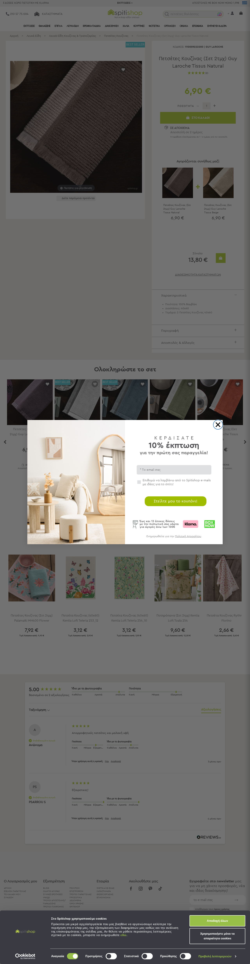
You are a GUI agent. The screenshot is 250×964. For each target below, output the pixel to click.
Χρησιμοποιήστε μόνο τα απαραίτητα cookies (217, 936)
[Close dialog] (218, 424)
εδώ (124, 935)
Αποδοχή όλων (217, 920)
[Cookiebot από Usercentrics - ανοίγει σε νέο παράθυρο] (25, 956)
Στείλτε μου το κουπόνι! (175, 501)
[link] (174, 538)
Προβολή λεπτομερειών (214, 956)
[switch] (111, 956)
